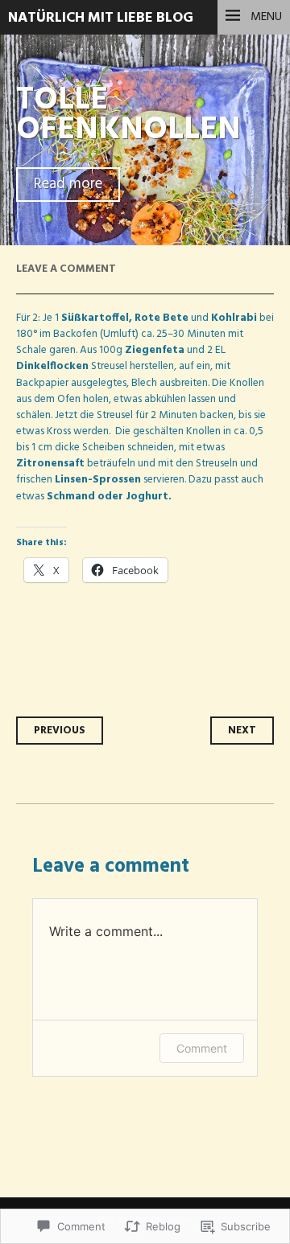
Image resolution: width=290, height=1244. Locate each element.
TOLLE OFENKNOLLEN (128, 115)
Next (242, 730)
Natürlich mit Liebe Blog (100, 18)
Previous (59, 730)
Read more (68, 184)
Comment (201, 1048)
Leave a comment (66, 269)
